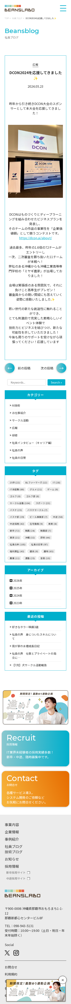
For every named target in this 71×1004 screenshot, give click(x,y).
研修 (15, 435)
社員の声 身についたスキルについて (34, 636)
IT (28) (56, 482)
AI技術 (16, 405)
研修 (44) (45, 537)
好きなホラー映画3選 (25, 627)
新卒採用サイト (16, 872)
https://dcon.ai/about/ (35, 238)
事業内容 (12, 824)
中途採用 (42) (17, 523)
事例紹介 (12, 839)
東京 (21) (15, 537)
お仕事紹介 (19, 413)
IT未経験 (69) (17, 489)
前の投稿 (24, 368)
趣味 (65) (49, 551)
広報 (35, 64)
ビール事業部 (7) (39, 516)
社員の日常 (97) (39, 544)
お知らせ (12, 858)
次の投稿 (47, 368)
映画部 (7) (45, 530)
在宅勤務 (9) (36, 523)
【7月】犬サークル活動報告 (29, 665)
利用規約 (11, 974)
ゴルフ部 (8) (32, 496)
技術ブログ (13, 851)
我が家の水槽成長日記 (26, 646)
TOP (7, 18)
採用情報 (12, 866)
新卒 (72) (15, 530)
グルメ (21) (36, 489)
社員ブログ (17, 18)
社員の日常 (19, 458)
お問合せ (11, 967)
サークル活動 (20, 420)
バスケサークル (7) (37, 510)
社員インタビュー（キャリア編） (32, 443)
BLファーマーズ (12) (36, 482)
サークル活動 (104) (20, 503)
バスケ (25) (16, 510)
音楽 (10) (45, 558)
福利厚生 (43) (17, 551)
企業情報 (12, 831)
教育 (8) (53, 523)
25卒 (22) (15, 482)
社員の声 (17, 450)
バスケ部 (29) (17, 516)
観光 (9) (34, 551)
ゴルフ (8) (15, 496)
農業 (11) (15, 558)
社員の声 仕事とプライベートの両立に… (34, 656)
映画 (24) (30, 530)
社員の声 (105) (18, 544)
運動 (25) (30, 558)
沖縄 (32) (30, 537)
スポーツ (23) (43, 503)
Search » (56, 382)
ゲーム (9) (52, 489)
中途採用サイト (16, 878)
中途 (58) (58, 516)
